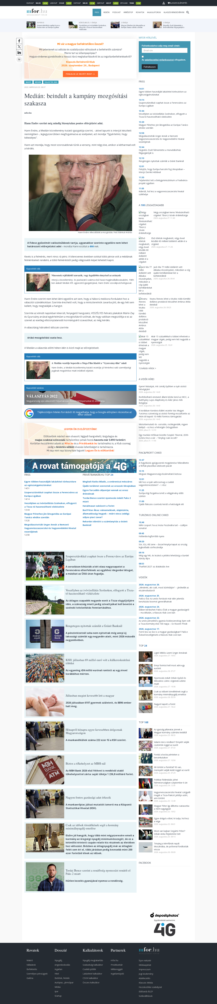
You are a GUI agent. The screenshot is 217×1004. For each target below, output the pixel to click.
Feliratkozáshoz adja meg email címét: (161, 45)
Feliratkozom (150, 66)
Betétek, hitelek (62, 978)
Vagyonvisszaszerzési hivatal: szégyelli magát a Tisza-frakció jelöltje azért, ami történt (172, 795)
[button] (163, 3)
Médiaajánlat (145, 965)
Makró (28, 82)
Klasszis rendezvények (174, 12)
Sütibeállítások (145, 996)
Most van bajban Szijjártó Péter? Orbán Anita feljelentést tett (169, 832)
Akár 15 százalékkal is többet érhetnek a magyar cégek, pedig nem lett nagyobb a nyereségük (170, 339)
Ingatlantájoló (117, 973)
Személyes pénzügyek (37, 973)
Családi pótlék (89, 969)
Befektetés (32, 969)
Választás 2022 (50, 82)
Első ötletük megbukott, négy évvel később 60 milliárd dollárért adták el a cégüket (169, 241)
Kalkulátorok (154, 12)
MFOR (36, 12)
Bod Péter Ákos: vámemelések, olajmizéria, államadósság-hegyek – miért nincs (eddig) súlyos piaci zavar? (106, 514)
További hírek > (147, 368)
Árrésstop (128, 12)
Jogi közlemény (146, 973)
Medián (38, 82)
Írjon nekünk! (145, 960)
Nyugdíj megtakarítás (93, 960)
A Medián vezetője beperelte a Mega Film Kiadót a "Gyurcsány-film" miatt (89, 363)
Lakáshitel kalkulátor (92, 973)
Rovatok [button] (140, 12)
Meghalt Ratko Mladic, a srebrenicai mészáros (107, 481)
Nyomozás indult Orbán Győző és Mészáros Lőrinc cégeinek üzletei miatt (170, 681)
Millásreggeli (117, 969)
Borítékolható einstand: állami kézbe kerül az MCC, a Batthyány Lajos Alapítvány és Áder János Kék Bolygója (164, 400)
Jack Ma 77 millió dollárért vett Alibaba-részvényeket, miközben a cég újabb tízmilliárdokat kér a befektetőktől (172, 271)
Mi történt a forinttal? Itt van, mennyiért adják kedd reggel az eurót (172, 769)
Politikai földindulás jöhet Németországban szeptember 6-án (170, 781)
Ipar (56, 991)
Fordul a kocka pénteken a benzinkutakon (166, 756)
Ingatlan (58, 969)
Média (58, 987)
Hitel (57, 973)
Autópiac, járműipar (64, 982)
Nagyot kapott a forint (164, 704)
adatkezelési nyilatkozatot (159, 59)
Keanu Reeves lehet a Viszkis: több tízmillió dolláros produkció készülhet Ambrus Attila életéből (170, 301)
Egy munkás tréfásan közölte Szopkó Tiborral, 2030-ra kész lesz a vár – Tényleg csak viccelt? (164, 436)
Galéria (30, 978)
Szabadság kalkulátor (93, 964)
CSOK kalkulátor (90, 978)
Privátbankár (117, 964)
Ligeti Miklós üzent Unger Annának (170, 652)
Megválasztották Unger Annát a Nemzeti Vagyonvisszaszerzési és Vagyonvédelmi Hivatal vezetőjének (50, 528)
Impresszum (145, 969)
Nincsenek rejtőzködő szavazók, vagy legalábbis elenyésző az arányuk (86, 275)
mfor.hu (114, 960)
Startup (58, 995)
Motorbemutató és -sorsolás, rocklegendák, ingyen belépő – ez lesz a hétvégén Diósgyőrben (163, 426)
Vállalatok (31, 964)
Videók (106, 12)
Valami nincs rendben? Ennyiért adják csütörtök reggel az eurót (171, 743)
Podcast (116, 12)
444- (91, 246)
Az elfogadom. (164, 59)
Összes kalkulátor (91, 982)
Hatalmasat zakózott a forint (98, 505)
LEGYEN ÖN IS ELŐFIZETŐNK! (80, 429)
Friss (97, 12)
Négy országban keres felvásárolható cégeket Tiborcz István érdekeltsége (171, 214)
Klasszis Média (146, 982)
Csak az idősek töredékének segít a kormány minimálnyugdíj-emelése (170, 693)
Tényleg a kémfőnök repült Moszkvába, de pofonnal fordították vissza (171, 846)
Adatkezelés (144, 978)
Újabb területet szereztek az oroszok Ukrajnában (109, 485)
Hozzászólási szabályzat (150, 987)
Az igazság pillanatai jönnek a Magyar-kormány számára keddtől (170, 731)
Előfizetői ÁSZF (146, 991)
